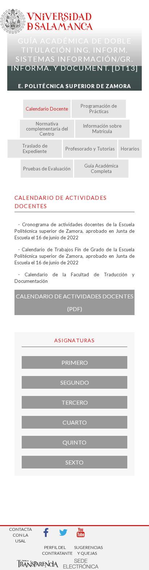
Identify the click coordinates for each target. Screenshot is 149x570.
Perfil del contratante (55, 550)
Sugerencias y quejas (87, 550)
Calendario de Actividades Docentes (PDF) (74, 302)
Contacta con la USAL (20, 532)
